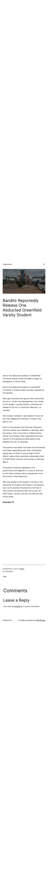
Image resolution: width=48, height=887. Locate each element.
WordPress (40, 620)
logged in (18, 606)
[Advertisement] (24, 24)
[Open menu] (44, 264)
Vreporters (7, 264)
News (22, 569)
